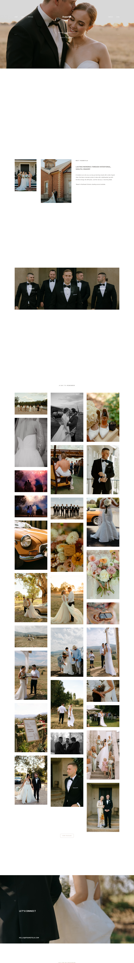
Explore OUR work (67, 292)
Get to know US (31, 292)
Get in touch (102, 292)
